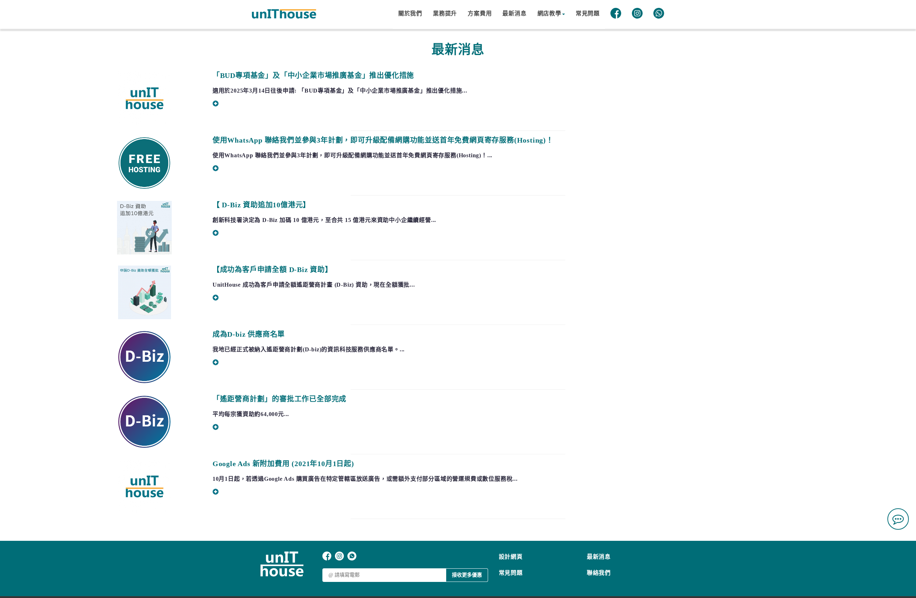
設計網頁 (511, 557)
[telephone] (898, 546)
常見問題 (511, 573)
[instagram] (637, 14)
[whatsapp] (658, 14)
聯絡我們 (599, 573)
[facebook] (616, 14)
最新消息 (599, 557)
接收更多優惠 (467, 575)
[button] (551, 14)
